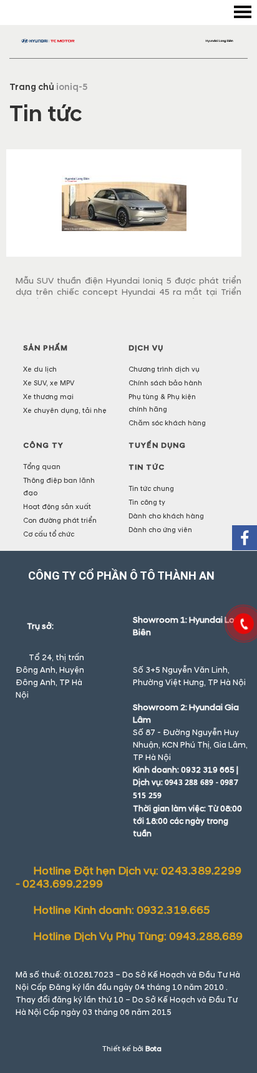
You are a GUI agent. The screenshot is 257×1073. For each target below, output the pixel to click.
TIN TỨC (146, 467)
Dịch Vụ (145, 348)
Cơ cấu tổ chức (48, 534)
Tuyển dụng (157, 445)
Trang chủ (31, 87)
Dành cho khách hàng (166, 516)
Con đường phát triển (60, 521)
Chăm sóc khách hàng (167, 423)
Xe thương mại (48, 397)
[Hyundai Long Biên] (128, 41)
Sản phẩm (45, 348)
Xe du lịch (40, 369)
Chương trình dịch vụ (164, 369)
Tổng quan (42, 467)
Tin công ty (146, 502)
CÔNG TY (43, 445)
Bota (153, 1049)
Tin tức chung (151, 489)
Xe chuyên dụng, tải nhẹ (65, 411)
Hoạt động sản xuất (57, 507)
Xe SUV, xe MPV (48, 383)
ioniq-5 (71, 87)
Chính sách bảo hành (165, 383)
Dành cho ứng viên (160, 530)
